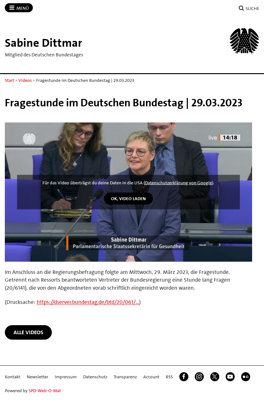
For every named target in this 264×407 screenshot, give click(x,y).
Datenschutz (95, 377)
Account (151, 377)
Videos (25, 80)
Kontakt (12, 377)
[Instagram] (199, 376)
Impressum (66, 377)
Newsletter (37, 377)
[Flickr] (245, 376)
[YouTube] (230, 376)
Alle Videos (28, 332)
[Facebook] (183, 376)
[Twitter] (214, 376)
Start (9, 80)
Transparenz (125, 377)
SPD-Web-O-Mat (45, 390)
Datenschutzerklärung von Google (178, 183)
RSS (169, 377)
